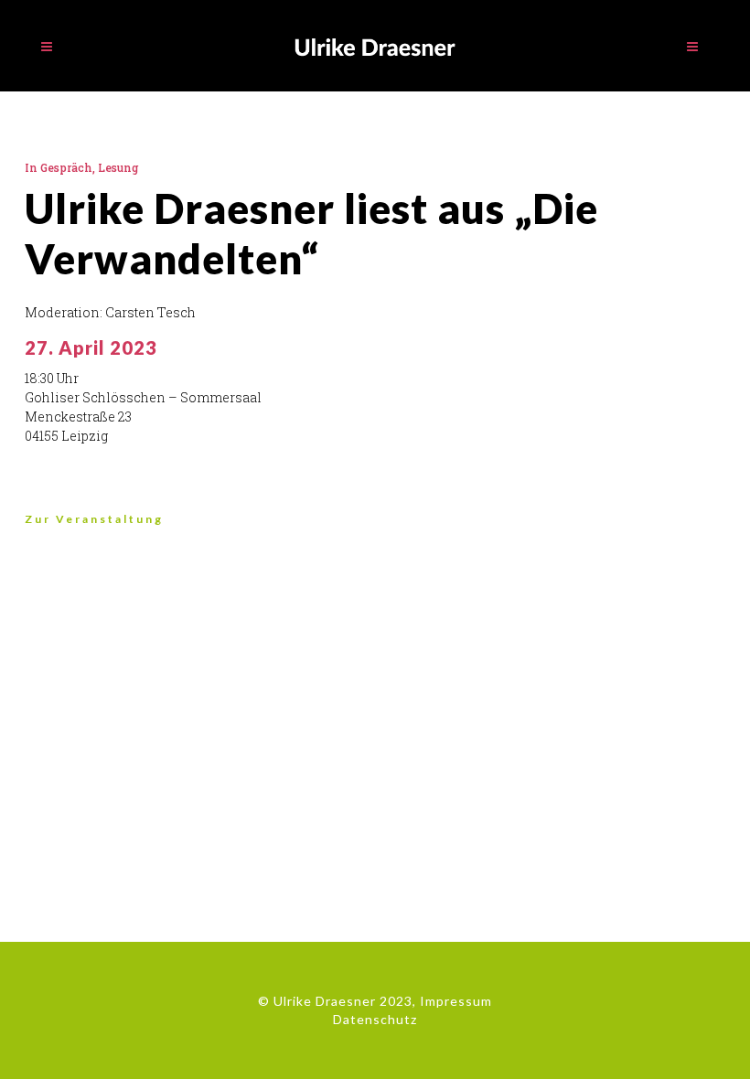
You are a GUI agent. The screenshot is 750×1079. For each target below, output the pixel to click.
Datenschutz (375, 1019)
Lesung (118, 167)
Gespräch (66, 167)
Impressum (456, 1001)
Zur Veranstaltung (94, 519)
